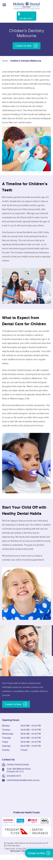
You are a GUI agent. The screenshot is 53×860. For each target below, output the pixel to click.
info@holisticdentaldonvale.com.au (23, 780)
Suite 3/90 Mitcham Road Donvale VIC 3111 (18, 770)
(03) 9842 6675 (14, 775)
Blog (18, 845)
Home (5, 60)
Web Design (15, 851)
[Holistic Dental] (26, 5)
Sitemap (11, 845)
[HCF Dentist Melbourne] (32, 820)
